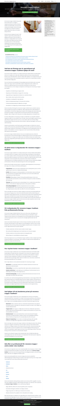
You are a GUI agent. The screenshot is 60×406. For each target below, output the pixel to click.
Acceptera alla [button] (27, 404)
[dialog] (30, 402)
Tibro (7, 376)
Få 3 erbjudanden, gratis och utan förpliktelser (30, 12)
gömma (16, 54)
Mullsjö (7, 372)
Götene (7, 378)
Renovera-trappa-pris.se (10, 1)
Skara (7, 365)
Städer (42, 1)
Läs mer (39, 402)
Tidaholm (8, 363)
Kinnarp (7, 374)
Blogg (52, 1)
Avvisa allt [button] (33, 404)
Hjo (6, 370)
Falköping (8, 361)
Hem (39, 1)
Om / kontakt (47, 1)
